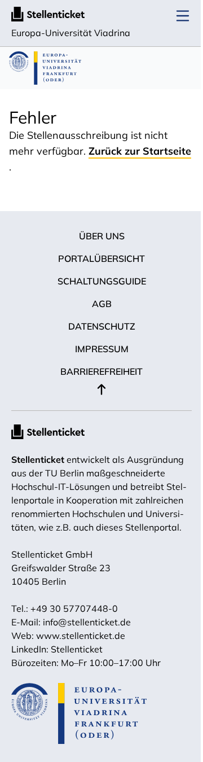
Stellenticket (37, 459)
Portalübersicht (101, 258)
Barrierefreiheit (101, 371)
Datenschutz (101, 326)
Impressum (102, 348)
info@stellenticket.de (87, 622)
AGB (102, 303)
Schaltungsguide (102, 281)
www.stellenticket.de (80, 635)
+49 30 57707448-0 (74, 608)
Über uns (102, 236)
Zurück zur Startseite (140, 150)
